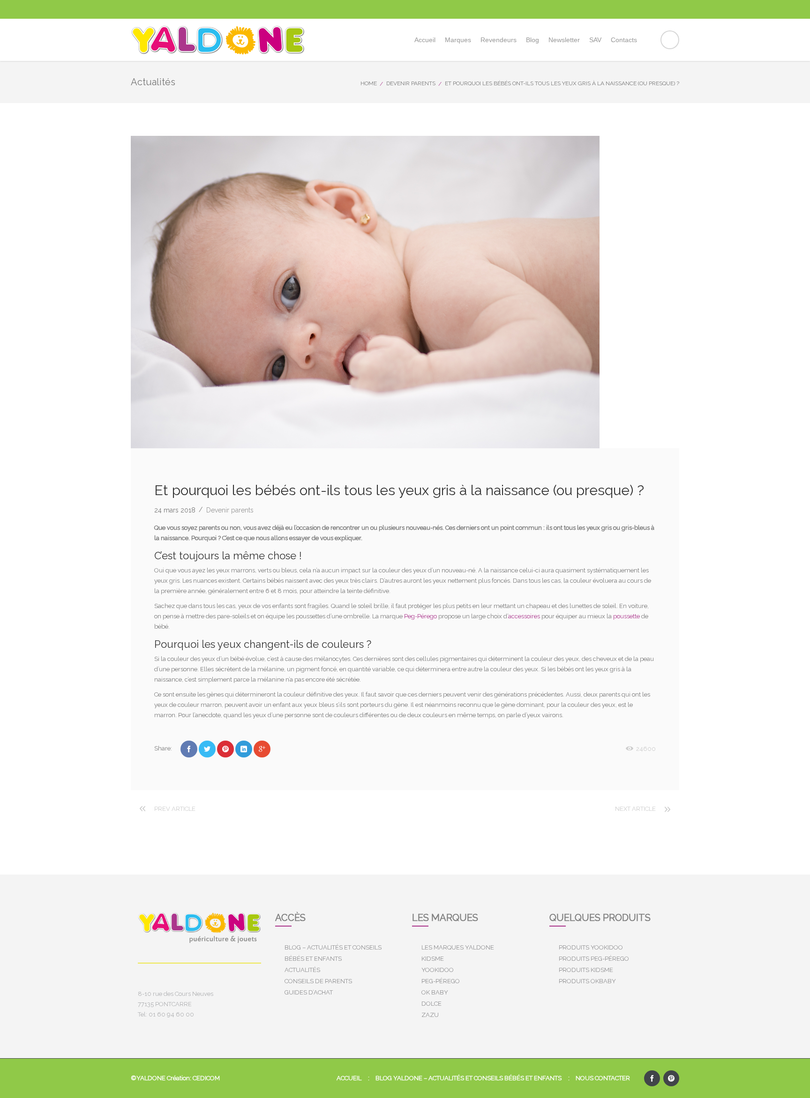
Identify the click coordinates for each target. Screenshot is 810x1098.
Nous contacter (603, 1078)
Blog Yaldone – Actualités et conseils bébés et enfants (468, 1078)
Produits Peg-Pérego (594, 958)
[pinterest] (671, 1078)
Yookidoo (437, 969)
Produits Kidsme (586, 969)
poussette (626, 616)
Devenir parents (410, 83)
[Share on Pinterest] (225, 749)
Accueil (349, 1078)
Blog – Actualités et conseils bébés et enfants (333, 953)
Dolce (431, 1003)
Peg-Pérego (420, 616)
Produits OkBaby (587, 981)
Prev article (174, 808)
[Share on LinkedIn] (243, 749)
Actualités (302, 969)
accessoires (524, 616)
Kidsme (432, 958)
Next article (635, 808)
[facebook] (652, 1078)
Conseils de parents (318, 981)
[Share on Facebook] (188, 749)
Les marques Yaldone (457, 947)
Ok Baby (434, 992)
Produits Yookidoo (591, 947)
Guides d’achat (309, 992)
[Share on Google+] (262, 749)
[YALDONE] (218, 40)
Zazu (430, 1014)
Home (368, 83)
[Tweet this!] (207, 749)
